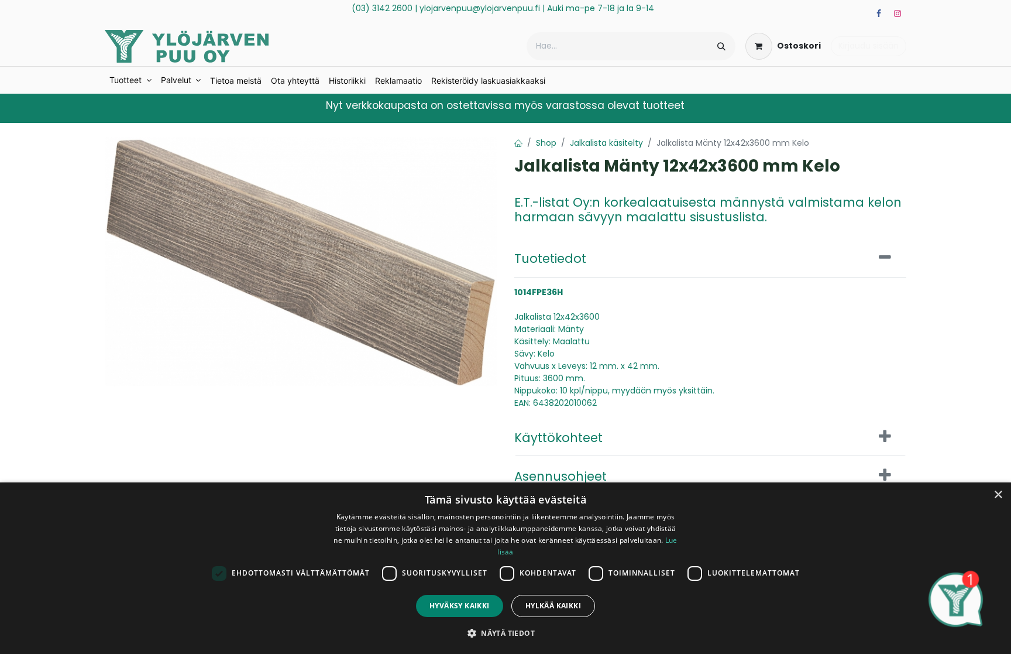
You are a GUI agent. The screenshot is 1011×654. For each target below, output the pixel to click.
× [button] (997, 495)
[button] (505, 633)
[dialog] (505, 568)
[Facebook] (879, 13)
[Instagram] (897, 13)
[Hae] (721, 46)
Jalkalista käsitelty (606, 143)
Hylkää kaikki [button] (553, 606)
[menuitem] (130, 80)
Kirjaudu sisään (868, 46)
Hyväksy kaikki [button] (459, 606)
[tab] (710, 258)
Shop (546, 143)
